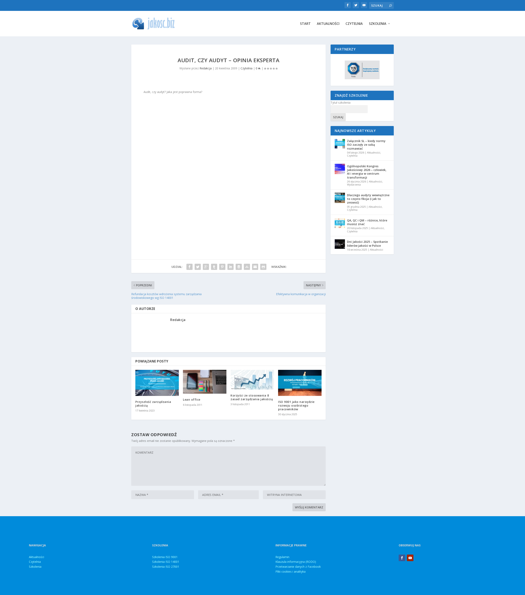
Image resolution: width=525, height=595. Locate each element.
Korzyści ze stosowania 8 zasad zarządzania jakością (252, 397)
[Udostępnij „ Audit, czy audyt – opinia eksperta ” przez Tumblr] (214, 267)
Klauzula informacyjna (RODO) (295, 562)
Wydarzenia (354, 184)
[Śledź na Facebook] (402, 558)
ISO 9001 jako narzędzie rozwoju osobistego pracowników (296, 405)
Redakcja (206, 68)
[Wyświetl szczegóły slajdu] (362, 70)
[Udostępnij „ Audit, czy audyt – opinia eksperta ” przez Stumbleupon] (247, 267)
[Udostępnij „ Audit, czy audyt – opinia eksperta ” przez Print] (263, 267)
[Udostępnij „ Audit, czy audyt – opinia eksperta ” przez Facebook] (189, 267)
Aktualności (328, 24)
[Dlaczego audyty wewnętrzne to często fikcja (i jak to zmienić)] (340, 198)
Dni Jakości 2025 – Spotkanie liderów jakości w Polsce (367, 243)
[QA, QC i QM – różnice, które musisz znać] (340, 223)
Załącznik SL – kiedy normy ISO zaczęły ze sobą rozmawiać (366, 144)
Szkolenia (377, 24)
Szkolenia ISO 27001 (165, 567)
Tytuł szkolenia (340, 102)
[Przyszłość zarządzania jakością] (157, 383)
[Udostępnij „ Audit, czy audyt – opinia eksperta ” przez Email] (255, 267)
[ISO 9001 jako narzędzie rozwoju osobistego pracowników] (300, 383)
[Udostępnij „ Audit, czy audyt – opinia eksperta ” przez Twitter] (198, 267)
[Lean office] (204, 382)
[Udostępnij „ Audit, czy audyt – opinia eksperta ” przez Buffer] (239, 267)
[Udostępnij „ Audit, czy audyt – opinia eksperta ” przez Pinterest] (222, 267)
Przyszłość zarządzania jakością (153, 403)
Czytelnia (354, 24)
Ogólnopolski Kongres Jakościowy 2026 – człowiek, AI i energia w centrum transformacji (366, 171)
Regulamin (282, 557)
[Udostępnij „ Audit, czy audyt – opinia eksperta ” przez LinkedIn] (230, 267)
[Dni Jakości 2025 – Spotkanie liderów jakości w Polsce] (340, 244)
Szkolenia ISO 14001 (165, 562)
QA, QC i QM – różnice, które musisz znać (367, 222)
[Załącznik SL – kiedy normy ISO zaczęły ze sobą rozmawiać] (340, 144)
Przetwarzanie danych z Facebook (298, 567)
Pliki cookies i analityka (290, 571)
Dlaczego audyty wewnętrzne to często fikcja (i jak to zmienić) (368, 198)
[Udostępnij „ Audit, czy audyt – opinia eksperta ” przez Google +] (206, 267)
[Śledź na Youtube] (410, 558)
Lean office (191, 399)
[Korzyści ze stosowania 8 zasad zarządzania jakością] (252, 380)
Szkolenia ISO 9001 (165, 557)
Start (305, 24)
